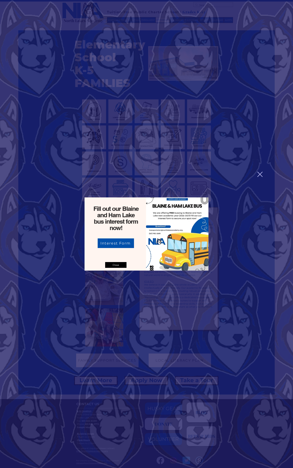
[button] (260, 174)
